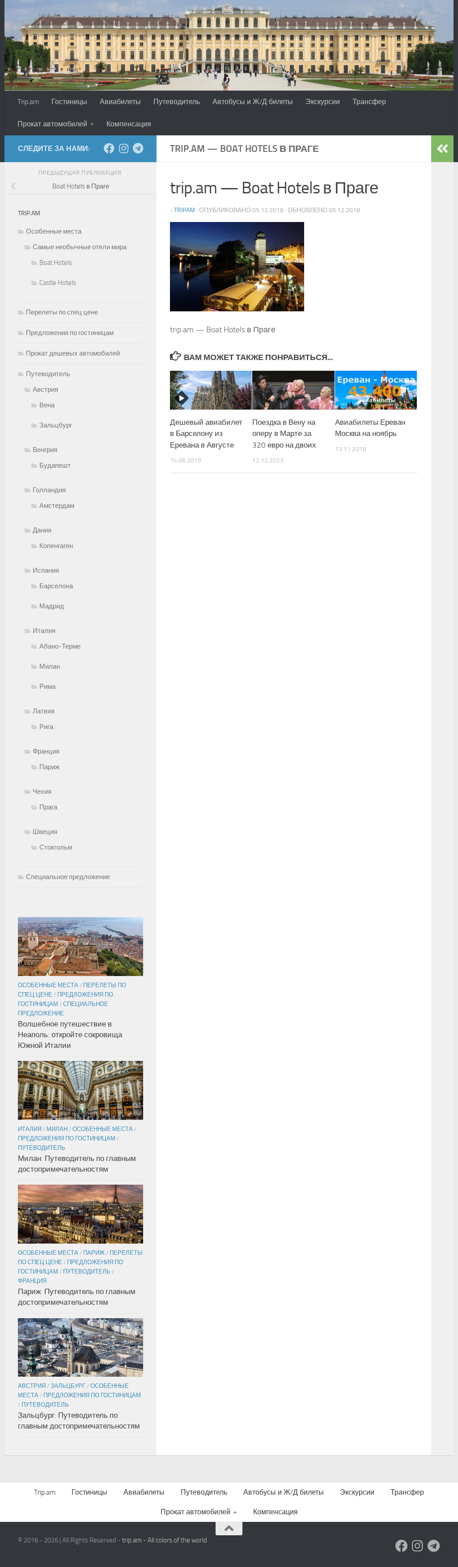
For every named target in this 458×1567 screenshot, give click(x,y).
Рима (47, 687)
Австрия (45, 389)
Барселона (56, 586)
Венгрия (45, 450)
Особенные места (53, 231)
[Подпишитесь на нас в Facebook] (109, 148)
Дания (42, 530)
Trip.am (28, 101)
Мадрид (51, 606)
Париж (49, 767)
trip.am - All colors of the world (164, 1540)
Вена (47, 405)
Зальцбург (55, 425)
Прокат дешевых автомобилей (73, 353)
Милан (49, 666)
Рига (46, 727)
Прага (48, 807)
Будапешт (55, 465)
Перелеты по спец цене (62, 312)
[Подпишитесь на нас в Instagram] (123, 148)
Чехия (42, 792)
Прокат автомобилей (52, 124)
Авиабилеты (120, 101)
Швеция (45, 832)
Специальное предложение (68, 877)
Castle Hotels (57, 283)
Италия (44, 631)
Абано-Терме (60, 646)
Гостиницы (69, 101)
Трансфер (369, 101)
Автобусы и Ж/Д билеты (252, 101)
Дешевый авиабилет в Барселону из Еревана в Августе (206, 433)
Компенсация (128, 124)
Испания (46, 570)
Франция (46, 751)
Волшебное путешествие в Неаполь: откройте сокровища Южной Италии (70, 1034)
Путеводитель (176, 101)
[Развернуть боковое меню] (442, 148)
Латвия (44, 711)
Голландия (49, 490)
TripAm (184, 210)
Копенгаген (56, 546)
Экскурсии (322, 101)
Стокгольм (55, 847)
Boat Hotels (55, 263)
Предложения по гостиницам (70, 333)
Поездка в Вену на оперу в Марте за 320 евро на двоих (284, 433)
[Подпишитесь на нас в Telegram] (137, 148)
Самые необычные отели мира (80, 247)
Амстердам (56, 506)
